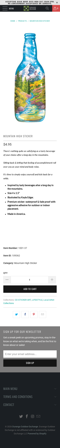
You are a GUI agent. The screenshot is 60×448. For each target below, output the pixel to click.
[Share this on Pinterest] (34, 314)
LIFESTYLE (37, 300)
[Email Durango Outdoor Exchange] (38, 417)
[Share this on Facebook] (25, 314)
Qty (5, 273)
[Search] (49, 8)
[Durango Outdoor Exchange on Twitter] (21, 417)
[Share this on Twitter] (16, 314)
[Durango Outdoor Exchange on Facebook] (27, 417)
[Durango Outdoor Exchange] (30, 8)
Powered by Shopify (37, 433)
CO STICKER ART (23, 300)
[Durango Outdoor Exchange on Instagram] (32, 417)
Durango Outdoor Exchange (25, 426)
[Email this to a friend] (42, 314)
